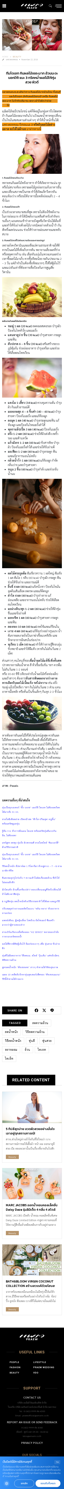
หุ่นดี (32, 1041)
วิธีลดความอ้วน (35, 1032)
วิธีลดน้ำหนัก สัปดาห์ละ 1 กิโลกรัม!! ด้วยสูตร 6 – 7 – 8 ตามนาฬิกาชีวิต (32, 868)
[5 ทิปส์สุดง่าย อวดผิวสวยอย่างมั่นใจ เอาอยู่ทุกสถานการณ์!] (32, 1107)
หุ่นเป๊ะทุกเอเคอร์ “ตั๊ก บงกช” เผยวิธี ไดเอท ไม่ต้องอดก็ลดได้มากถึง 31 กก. (31, 809)
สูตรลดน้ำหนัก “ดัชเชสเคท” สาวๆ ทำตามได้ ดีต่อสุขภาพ (30, 967)
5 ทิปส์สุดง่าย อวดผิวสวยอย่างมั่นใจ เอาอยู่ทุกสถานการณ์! (30, 1131)
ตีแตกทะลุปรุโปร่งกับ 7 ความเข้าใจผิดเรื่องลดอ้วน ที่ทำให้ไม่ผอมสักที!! (31, 880)
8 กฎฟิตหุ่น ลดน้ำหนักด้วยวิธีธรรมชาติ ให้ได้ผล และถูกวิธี (31, 901)
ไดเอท (5, 96)
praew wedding (43, 1367)
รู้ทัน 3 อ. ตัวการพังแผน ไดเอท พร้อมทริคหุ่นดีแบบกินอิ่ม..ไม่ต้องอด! (29, 833)
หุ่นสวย (47, 1041)
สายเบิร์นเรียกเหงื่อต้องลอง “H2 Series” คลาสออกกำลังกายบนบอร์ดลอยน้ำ (30, 934)
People (14, 1362)
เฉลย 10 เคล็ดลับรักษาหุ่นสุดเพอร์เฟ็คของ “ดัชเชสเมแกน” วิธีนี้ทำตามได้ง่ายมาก (31, 976)
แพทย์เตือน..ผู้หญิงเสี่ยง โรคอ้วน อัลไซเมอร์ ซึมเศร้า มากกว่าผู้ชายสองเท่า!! (28, 922)
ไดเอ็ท (9, 1058)
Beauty (17, 56)
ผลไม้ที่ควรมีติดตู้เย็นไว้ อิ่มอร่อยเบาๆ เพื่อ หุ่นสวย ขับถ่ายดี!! (31, 946)
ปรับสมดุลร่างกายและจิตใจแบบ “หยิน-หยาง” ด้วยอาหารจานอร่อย (30, 910)
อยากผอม (11, 1049)
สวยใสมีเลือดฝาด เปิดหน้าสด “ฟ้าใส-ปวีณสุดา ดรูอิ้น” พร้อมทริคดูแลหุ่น (29, 821)
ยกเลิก (24, 1483)
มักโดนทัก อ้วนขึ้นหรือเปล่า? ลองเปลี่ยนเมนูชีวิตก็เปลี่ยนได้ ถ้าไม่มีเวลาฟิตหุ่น (31, 891)
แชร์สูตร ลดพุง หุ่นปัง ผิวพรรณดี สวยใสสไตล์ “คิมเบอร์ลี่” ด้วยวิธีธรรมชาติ (30, 844)
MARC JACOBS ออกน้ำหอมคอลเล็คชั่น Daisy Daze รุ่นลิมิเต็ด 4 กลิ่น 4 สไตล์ (31, 1207)
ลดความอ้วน (40, 1023)
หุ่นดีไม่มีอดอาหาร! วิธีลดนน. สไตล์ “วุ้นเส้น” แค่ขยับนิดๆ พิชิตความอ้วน (30, 957)
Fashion (15, 1367)
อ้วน (27, 1049)
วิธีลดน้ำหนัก (13, 1041)
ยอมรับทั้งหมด (48, 1483)
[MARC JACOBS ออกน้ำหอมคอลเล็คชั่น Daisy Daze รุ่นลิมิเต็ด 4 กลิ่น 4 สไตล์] (32, 1183)
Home (5, 56)
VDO (35, 1372)
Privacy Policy (32, 1443)
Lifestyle (39, 1362)
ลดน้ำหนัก (11, 1032)
